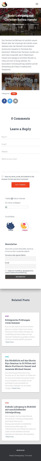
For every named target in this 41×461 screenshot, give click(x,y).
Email (7, 263)
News (13, 93)
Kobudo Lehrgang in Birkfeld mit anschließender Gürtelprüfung (20, 409)
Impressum (20, 450)
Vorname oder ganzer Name (15, 255)
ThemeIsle (28, 455)
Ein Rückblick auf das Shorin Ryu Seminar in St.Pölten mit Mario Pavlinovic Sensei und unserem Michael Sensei (20, 364)
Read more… (10, 342)
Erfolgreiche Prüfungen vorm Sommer (17, 321)
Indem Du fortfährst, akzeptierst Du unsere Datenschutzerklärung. (19, 272)
